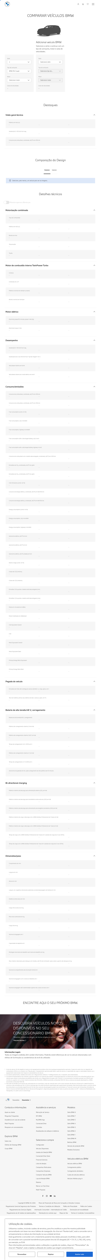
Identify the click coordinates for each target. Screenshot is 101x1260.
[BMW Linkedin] (54, 1196)
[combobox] (19, 62)
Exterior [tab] (47, 170)
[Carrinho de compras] (83, 4)
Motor (8, 76)
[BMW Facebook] (42, 1196)
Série (8, 58)
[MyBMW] (78, 4)
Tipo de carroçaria (12, 67)
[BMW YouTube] (50, 1196)
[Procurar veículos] (50, 1031)
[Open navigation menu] (93, 4)
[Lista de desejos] (88, 4)
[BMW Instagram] (46, 1196)
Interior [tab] (54, 170)
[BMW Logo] (7, 4)
